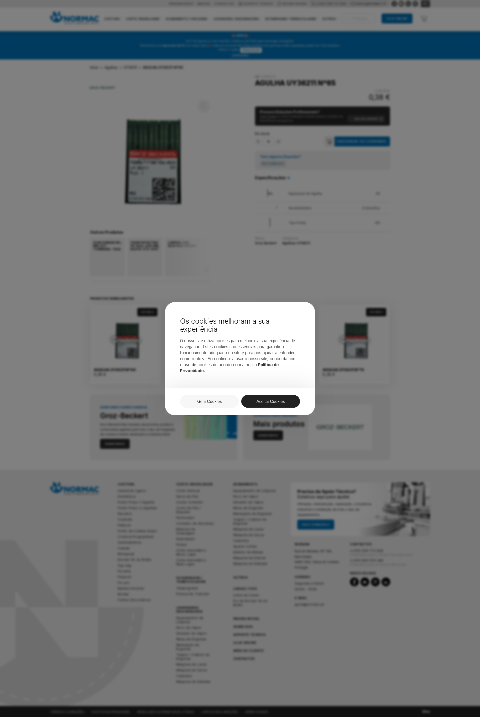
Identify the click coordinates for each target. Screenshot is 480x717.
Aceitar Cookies (270, 401)
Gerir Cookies (209, 401)
